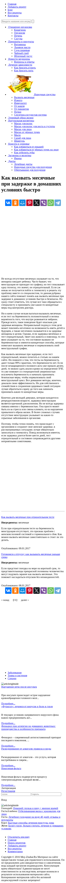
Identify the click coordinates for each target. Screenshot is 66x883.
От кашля (19, 106)
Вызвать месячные (24, 97)
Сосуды (18, 38)
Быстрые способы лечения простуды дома (31, 822)
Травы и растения (17, 675)
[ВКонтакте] (8, 203)
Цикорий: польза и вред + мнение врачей (35, 808)
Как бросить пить (23, 70)
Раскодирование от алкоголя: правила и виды (26, 748)
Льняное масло (22, 47)
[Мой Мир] (22, 203)
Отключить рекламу (19, 837)
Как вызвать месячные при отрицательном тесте (27, 517)
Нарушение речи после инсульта (19, 686)
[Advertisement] (33, 244)
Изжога (18, 100)
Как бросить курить (25, 67)
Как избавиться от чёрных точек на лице (36, 149)
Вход (4, 799)
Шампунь (19, 141)
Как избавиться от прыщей (29, 146)
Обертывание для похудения (29, 170)
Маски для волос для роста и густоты (34, 126)
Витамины (20, 44)
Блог (10, 9)
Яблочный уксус (23, 56)
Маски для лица (23, 129)
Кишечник (20, 30)
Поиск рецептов (16, 842)
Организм (19, 32)
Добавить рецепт (17, 6)
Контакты (13, 15)
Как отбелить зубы (24, 152)
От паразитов (21, 109)
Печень (18, 35)
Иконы (18, 158)
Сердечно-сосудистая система (30, 114)
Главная (12, 4)
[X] (36, 203)
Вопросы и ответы (24, 61)
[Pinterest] (29, 203)
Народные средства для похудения (33, 167)
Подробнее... (8, 703)
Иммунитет (20, 103)
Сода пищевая (22, 50)
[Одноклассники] (15, 203)
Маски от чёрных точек (27, 132)
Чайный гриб (21, 53)
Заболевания (14, 672)
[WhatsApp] (50, 203)
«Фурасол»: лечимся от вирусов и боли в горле (27, 706)
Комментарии (15, 851)
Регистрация (8, 791)
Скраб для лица (22, 138)
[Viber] (43, 203)
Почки (17, 111)
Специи (12, 678)
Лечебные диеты (23, 164)
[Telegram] (57, 203)
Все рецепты (15, 12)
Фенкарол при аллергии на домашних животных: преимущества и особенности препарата (28, 727)
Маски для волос (23, 123)
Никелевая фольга (11, 768)
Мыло (17, 135)
